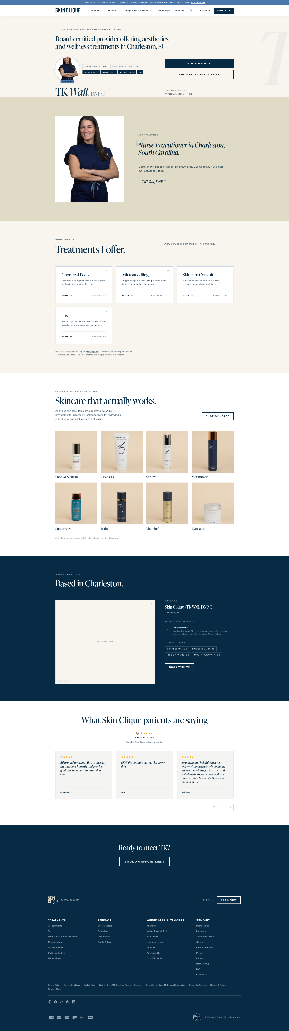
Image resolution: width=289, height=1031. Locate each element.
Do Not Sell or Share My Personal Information (165, 985)
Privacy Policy (54, 985)
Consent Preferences (197, 985)
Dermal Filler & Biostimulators (62, 936)
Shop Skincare (105, 925)
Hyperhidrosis (54, 958)
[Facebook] (55, 1001)
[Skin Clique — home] (67, 10)
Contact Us (201, 974)
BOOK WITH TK (199, 63)
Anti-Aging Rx (153, 953)
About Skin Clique (205, 936)
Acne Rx (151, 947)
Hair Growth (152, 936)
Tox (49, 931)
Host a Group (202, 963)
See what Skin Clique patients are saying (144, 742)
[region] (105, 642)
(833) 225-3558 (71, 900)
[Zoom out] (151, 608)
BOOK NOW (224, 10)
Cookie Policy (90, 985)
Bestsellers (103, 931)
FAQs (198, 969)
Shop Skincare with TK (199, 74)
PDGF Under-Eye (56, 953)
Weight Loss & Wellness (136, 10)
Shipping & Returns (218, 985)
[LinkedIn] (73, 1001)
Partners (200, 958)
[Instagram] (49, 1001)
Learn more (98, 295)
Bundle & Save (105, 942)
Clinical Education (205, 947)
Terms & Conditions (72, 985)
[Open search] (191, 10)
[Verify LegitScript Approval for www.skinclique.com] (197, 1017)
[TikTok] (61, 1001)
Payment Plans (54, 989)
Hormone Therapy (155, 942)
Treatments (94, 10)
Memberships (163, 10)
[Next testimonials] (230, 807)
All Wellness (152, 925)
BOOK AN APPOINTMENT (144, 861)
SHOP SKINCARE (218, 416)
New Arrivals (104, 936)
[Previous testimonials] (222, 807)
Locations (179, 10)
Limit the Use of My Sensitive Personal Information (120, 985)
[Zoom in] (151, 603)
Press (199, 953)
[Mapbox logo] (63, 681)
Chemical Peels (55, 947)
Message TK (92, 351)
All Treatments (55, 925)
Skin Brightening (155, 958)
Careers (200, 942)
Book (65, 295)
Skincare (112, 10)
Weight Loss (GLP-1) (157, 931)
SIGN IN (205, 10)
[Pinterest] (67, 1001)
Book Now (198, 2)
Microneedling (55, 942)
